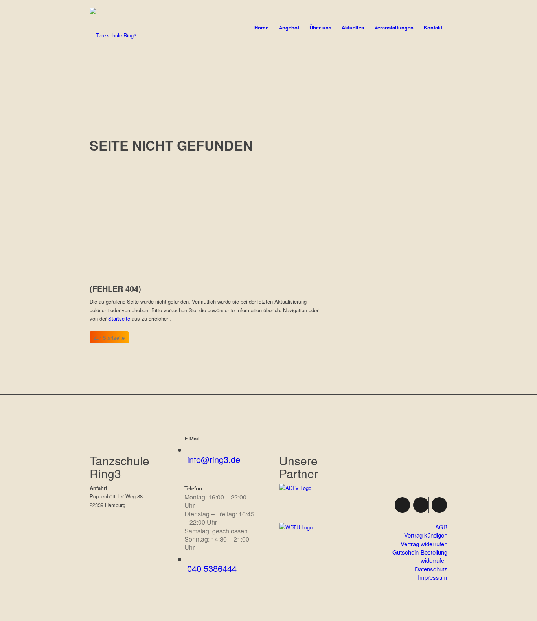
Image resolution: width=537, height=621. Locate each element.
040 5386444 (212, 568)
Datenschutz (431, 569)
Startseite (119, 318)
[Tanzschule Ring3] (113, 35)
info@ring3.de (213, 459)
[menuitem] (261, 20)
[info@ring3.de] (190, 450)
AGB (441, 527)
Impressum (432, 577)
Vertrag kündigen (425, 535)
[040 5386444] (190, 560)
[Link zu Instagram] (420, 505)
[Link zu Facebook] (402, 505)
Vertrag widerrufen (424, 544)
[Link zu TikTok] (439, 505)
